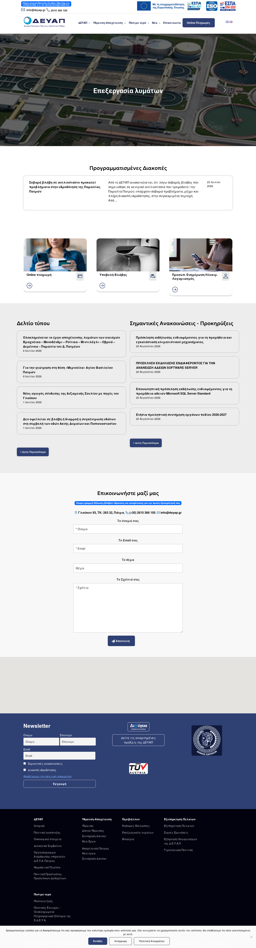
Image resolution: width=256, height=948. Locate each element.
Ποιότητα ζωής (43, 901)
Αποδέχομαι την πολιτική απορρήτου (47, 776)
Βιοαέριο (128, 839)
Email (26, 749)
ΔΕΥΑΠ (82, 23)
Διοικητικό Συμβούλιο (47, 846)
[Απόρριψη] (251, 937)
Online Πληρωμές (198, 23)
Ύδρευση (87, 826)
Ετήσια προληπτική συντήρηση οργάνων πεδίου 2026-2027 (181, 414)
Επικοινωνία (172, 23)
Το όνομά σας (128, 521)
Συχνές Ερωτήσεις (176, 832)
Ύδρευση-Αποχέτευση (108, 23)
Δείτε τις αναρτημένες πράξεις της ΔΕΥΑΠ (138, 740)
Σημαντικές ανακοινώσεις (45, 763)
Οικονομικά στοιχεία (47, 839)
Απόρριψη (120, 941)
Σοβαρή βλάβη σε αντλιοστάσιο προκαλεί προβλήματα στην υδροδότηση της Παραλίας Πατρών (64, 186)
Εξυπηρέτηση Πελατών (179, 826)
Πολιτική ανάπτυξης (47, 832)
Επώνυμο (66, 735)
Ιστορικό (39, 826)
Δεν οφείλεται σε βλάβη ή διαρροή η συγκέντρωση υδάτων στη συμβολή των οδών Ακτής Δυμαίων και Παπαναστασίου (69, 421)
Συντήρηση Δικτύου (94, 858)
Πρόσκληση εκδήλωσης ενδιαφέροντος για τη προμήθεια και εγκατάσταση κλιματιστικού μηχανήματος (184, 339)
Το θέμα (128, 560)
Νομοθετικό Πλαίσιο (47, 867)
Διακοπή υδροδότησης (41, 770)
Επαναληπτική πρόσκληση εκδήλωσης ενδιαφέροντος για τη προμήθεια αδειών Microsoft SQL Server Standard (184, 391)
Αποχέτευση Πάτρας (95, 848)
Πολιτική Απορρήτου (152, 941)
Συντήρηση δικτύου (94, 836)
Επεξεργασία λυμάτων (137, 832)
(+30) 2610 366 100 (142, 512)
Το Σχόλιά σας (128, 579)
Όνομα (27, 735)
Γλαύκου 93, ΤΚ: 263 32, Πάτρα (101, 512)
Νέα (154, 23)
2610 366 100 (59, 10)
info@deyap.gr (35, 10)
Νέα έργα (89, 853)
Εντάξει (97, 941)
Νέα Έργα (89, 841)
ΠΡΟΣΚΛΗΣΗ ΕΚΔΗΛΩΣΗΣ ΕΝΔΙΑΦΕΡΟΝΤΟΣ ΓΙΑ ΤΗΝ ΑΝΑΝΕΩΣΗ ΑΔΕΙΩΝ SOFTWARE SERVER (175, 365)
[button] (31, 90)
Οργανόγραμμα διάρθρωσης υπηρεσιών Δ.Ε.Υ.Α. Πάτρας (49, 856)
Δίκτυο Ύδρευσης (93, 830)
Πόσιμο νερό (137, 23)
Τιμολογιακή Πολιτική (178, 850)
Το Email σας (128, 540)
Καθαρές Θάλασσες (136, 826)
